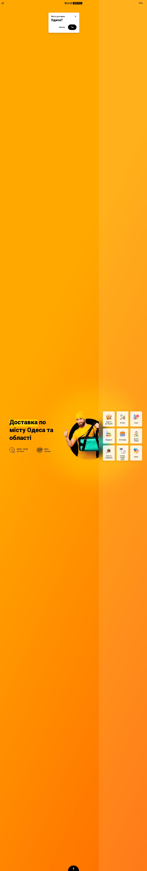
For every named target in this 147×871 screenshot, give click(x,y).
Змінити (62, 27)
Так (72, 27)
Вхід (140, 3)
